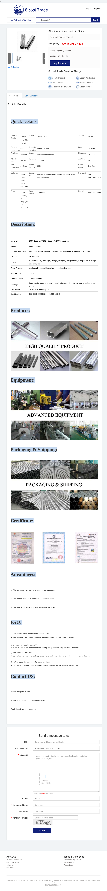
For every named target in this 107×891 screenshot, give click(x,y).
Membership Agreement (72, 860)
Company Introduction (14, 860)
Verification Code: (20, 817)
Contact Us (10, 867)
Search (95, 20)
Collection (14, 67)
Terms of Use (68, 865)
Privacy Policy (69, 862)
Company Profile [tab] (31, 95)
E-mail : (25, 798)
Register (97, 8)
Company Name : (20, 804)
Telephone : (23, 811)
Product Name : (21, 748)
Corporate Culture (13, 862)
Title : (26, 742)
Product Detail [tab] (14, 95)
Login (88, 8)
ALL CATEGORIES (22, 19)
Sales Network (12, 865)
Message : (23, 754)
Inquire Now (60, 63)
